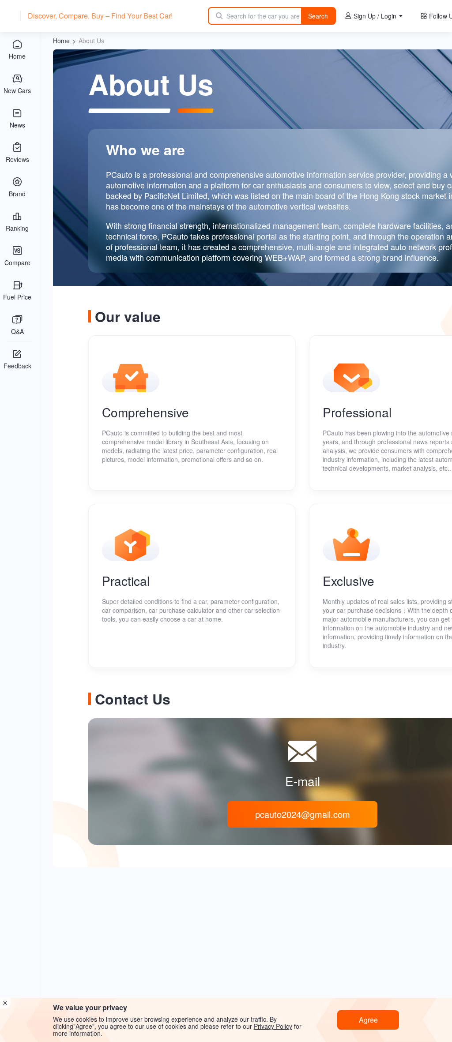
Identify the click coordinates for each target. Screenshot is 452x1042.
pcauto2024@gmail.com (302, 814)
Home (61, 40)
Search (318, 15)
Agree (368, 1020)
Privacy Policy (273, 1026)
